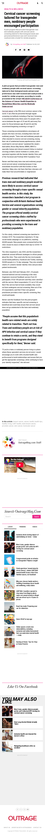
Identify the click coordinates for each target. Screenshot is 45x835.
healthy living (7, 424)
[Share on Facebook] (16, 50)
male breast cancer (29, 424)
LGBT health (16, 424)
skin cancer (18, 426)
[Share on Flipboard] (24, 50)
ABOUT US (7, 827)
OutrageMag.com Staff (19, 44)
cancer (26, 421)
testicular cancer (29, 426)
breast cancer (18, 421)
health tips (38, 421)
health (32, 421)
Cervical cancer (7, 111)
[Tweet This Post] (20, 50)
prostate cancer (8, 426)
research (15, 178)
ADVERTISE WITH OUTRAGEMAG (22, 827)
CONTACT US (37, 827)
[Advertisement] (22, 391)
